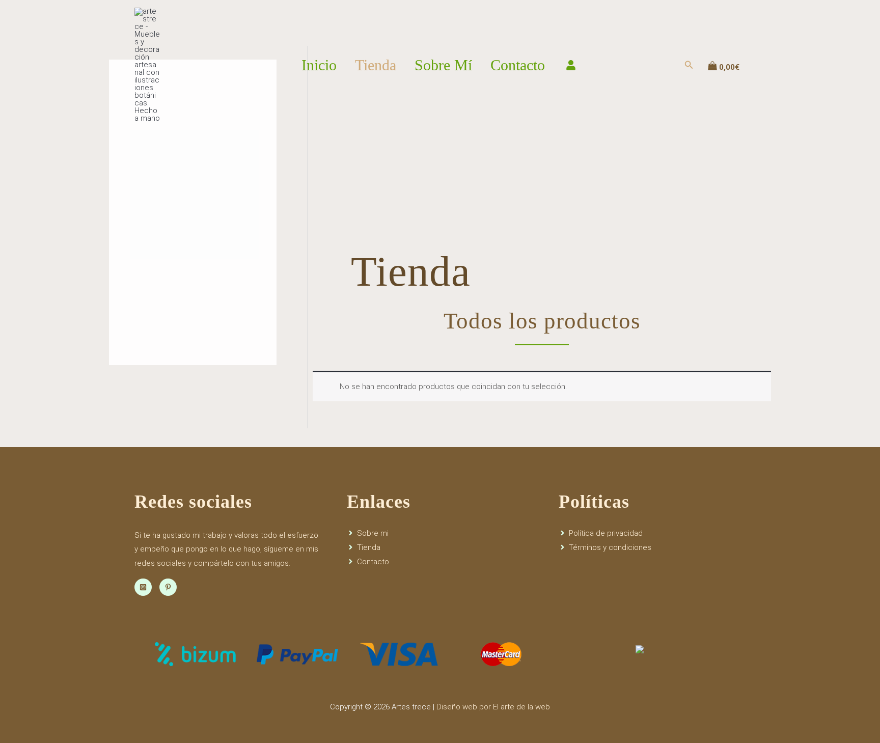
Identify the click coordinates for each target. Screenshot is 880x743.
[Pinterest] (168, 587)
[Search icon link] (689, 66)
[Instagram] (143, 587)
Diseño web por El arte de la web (493, 706)
